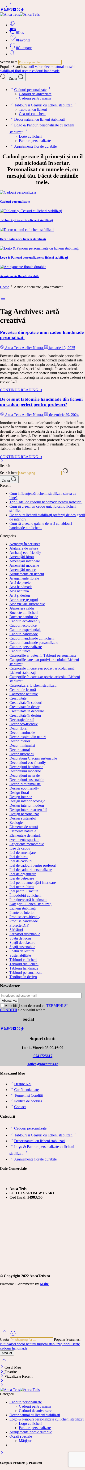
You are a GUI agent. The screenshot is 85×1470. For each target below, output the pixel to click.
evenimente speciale (24, 840)
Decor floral (18, 728)
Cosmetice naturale (23, 694)
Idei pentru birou (21, 887)
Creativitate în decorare (26, 711)
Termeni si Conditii (28, 1095)
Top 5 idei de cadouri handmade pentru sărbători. (45, 502)
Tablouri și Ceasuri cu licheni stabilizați (43, 105)
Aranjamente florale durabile (35, 146)
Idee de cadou (19, 848)
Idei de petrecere (21, 878)
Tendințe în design (23, 977)
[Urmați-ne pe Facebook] (2, 10)
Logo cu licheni (30, 136)
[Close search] (4, 1363)
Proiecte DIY (19, 925)
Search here (9, 62)
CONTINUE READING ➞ (21, 390)
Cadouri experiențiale (25, 630)
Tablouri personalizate (25, 972)
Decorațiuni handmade (26, 767)
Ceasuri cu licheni (32, 114)
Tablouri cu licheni (33, 109)
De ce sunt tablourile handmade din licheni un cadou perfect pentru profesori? (41, 402)
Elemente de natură (23, 827)
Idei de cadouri (20, 861)
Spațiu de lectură (21, 951)
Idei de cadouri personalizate (30, 870)
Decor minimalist (22, 745)
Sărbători (16, 930)
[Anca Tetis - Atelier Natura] (20, 14)
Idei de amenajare (22, 852)
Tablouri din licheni (23, 964)
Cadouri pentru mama (35, 98)
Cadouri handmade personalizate (33, 642)
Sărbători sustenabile (24, 934)
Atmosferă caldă (21, 608)
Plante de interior (22, 912)
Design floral (19, 792)
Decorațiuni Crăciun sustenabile (33, 758)
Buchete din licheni (23, 612)
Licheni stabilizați (22, 908)
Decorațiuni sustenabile (26, 780)
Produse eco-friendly (24, 917)
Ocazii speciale (20, 1436)
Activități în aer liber (24, 544)
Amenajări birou (21, 557)
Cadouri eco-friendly (24, 621)
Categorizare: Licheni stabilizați (32, 685)
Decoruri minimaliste (25, 784)
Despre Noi (22, 1084)
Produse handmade (23, 921)
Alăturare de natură (23, 548)
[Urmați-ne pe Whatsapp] (19, 10)
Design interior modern (26, 805)
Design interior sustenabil (28, 810)
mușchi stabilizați (50, 1344)
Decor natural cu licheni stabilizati (39, 119)
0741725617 (42, 1056)
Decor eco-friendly (23, 724)
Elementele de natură (25, 835)
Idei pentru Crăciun (23, 891)
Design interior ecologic (27, 801)
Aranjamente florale (24, 578)
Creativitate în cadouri (25, 702)
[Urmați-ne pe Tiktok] (22, 10)
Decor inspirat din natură (27, 737)
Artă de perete (19, 582)
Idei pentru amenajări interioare (32, 882)
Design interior (20, 797)
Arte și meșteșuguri (23, 600)
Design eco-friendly (24, 788)
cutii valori (36, 67)
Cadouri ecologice (23, 625)
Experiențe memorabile (26, 844)
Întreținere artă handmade (28, 900)
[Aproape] (2, 1376)
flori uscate (23, 71)
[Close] (2, 461)
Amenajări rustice (22, 570)
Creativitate (17, 698)
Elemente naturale (22, 831)
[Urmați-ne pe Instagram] (10, 10)
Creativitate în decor (24, 707)
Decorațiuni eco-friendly (27, 762)
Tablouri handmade (23, 968)
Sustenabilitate (20, 955)
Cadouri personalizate (30, 90)
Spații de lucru (20, 938)
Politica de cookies (28, 1101)
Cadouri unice (19, 651)
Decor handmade (22, 732)
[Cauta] (12, 54)
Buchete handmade (23, 617)
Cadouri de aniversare (35, 94)
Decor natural (19, 750)
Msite (44, 1284)
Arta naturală (19, 591)
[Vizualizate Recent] (13, 1335)
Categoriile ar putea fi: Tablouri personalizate (42, 655)
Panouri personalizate (35, 141)
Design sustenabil (22, 818)
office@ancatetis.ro (42, 1064)
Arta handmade (20, 587)
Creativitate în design (25, 715)
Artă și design (19, 595)
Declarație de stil (21, 720)
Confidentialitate (26, 1090)
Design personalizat (24, 814)
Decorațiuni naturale (24, 775)
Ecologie (16, 822)
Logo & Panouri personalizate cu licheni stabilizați (46, 1419)
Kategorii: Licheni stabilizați (30, 904)
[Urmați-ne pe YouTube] (14, 10)
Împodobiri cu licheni (25, 895)
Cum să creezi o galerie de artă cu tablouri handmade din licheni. (40, 525)
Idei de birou (18, 857)
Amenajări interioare (24, 561)
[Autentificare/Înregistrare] (12, 25)
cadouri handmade (46, 71)
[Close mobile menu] (2, 1385)
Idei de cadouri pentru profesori (32, 865)
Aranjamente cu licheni (26, 574)
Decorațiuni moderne (25, 771)
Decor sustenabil (21, 754)
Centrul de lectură (22, 690)
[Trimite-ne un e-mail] (6, 10)
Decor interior (19, 741)
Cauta (13, 78)
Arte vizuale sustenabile (27, 604)
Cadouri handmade (23, 634)
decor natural (54, 67)
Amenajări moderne (24, 565)
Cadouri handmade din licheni (31, 638)
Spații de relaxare (22, 942)
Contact (20, 1107)
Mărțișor (25, 1441)
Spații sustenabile (22, 947)
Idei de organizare (22, 874)
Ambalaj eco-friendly (25, 552)
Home (4, 287)
